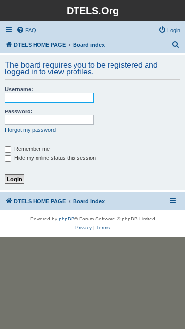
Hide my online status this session (54, 158)
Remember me (31, 149)
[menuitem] (26, 30)
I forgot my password (30, 130)
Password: (19, 111)
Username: (19, 89)
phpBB (66, 218)
